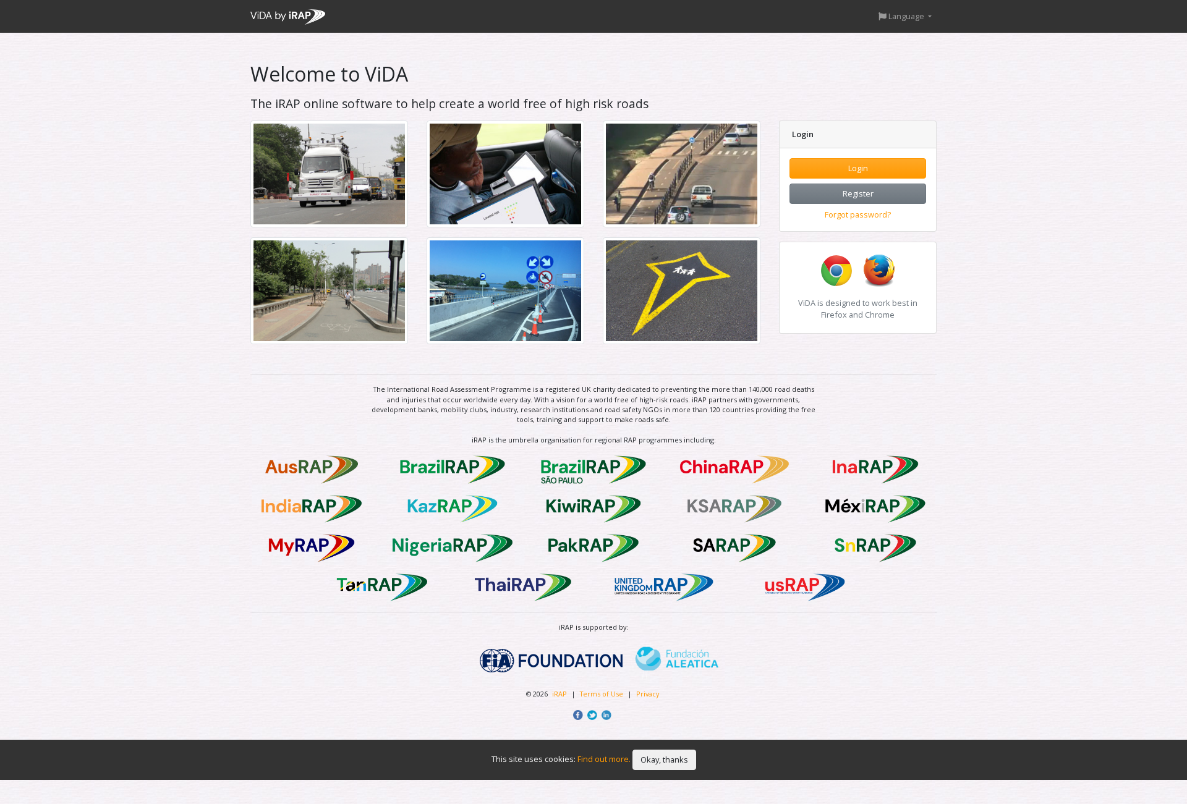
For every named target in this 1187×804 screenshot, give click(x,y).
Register (858, 193)
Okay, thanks (664, 759)
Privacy (647, 693)
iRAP (559, 693)
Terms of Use (602, 693)
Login (858, 168)
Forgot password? (858, 214)
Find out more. (604, 758)
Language (906, 16)
